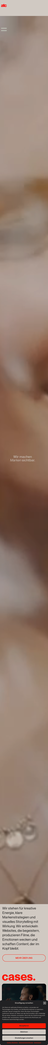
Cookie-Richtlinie (12, 1042)
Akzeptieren (24, 1026)
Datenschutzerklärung (26, 1042)
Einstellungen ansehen (24, 1038)
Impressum (37, 1042)
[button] (45, 1003)
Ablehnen (24, 1032)
